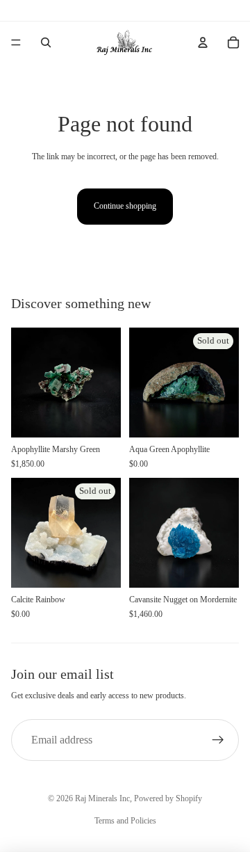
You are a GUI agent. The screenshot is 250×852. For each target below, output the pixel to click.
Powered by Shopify (168, 798)
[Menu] (16, 42)
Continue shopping (125, 206)
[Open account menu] (203, 42)
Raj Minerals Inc (102, 798)
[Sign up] (218, 740)
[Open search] (46, 42)
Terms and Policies (125, 821)
